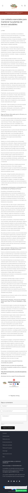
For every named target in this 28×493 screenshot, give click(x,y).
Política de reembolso (7, 445)
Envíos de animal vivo (7, 442)
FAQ (4, 456)
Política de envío (6, 439)
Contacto (5, 433)
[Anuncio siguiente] (25, 13)
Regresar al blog (14, 395)
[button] (2, 5)
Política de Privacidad (7, 448)
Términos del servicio (7, 453)
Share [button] (3, 30)
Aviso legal (5, 450)
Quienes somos (6, 436)
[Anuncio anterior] (2, 13)
